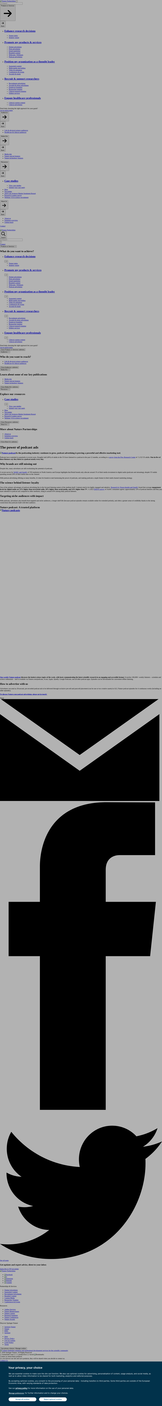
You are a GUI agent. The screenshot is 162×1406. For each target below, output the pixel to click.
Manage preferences (16, 1393)
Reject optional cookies (53, 1399)
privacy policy (21, 1388)
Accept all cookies (22, 1399)
